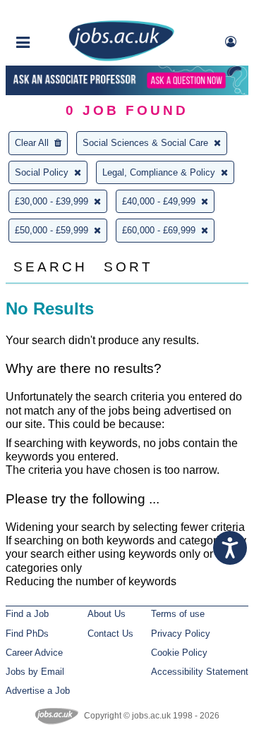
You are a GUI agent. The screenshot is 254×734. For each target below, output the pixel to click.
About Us (106, 613)
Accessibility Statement (199, 671)
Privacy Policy (180, 633)
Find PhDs (27, 633)
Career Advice (34, 652)
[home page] (121, 58)
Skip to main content (56, 12)
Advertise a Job (38, 690)
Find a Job (27, 613)
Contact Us (110, 633)
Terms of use (178, 613)
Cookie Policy (179, 652)
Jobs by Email (35, 671)
